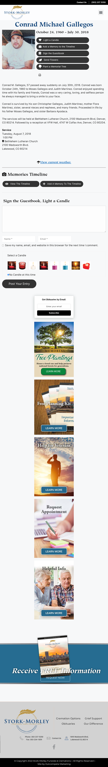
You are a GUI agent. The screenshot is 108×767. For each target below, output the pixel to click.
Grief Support (93, 718)
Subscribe (54, 313)
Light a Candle (51, 40)
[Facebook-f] (54, 747)
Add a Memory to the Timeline (59, 46)
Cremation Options (68, 718)
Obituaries (68, 723)
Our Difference (93, 723)
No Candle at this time (22, 274)
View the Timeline (20, 183)
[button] (101, 12)
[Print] (39, 75)
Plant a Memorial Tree (54, 66)
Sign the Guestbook (53, 53)
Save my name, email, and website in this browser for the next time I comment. (51, 245)
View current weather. (55, 161)
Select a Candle (16, 255)
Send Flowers (50, 60)
